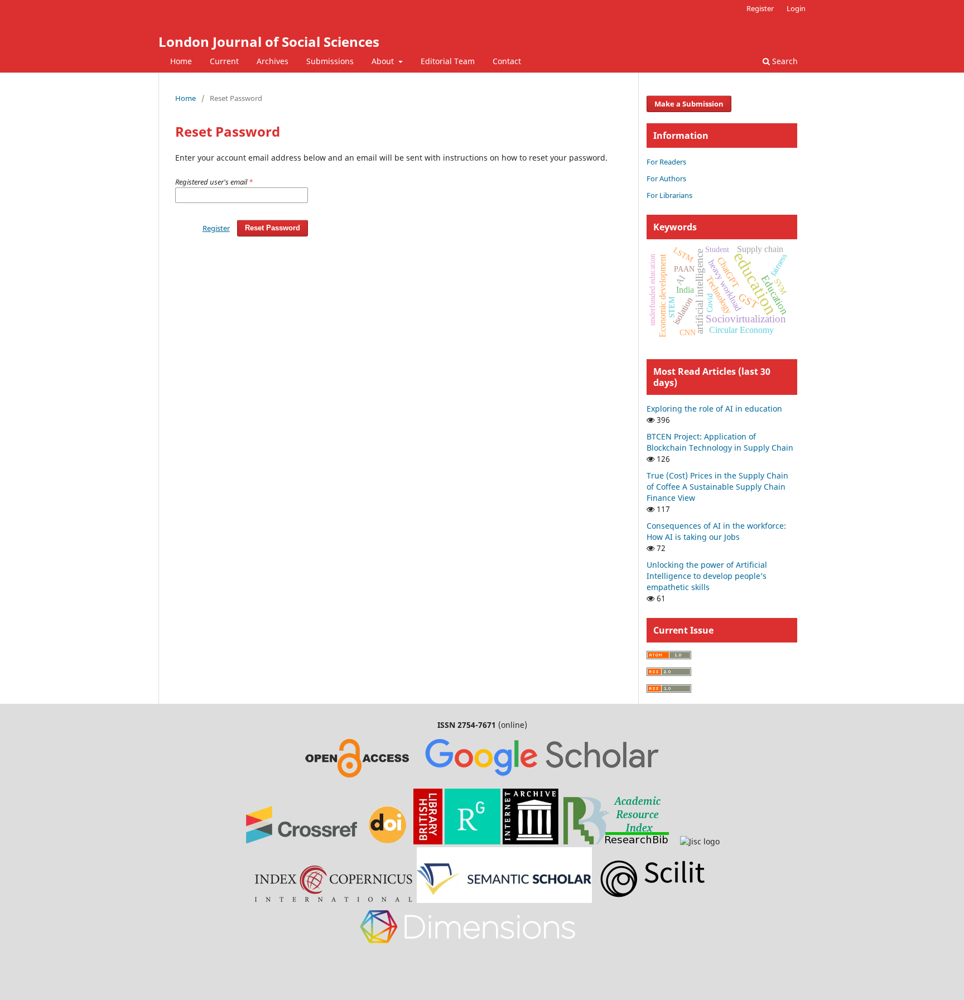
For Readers (666, 162)
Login (796, 8)
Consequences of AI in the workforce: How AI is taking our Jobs (716, 531)
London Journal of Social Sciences (268, 41)
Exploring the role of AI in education (714, 408)
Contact (507, 61)
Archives (272, 61)
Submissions (330, 61)
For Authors (666, 178)
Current (224, 61)
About (384, 61)
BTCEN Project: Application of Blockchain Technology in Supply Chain (720, 442)
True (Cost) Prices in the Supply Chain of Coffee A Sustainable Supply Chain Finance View (717, 486)
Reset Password (272, 228)
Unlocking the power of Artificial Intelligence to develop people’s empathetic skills (707, 575)
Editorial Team (448, 61)
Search (784, 61)
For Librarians (669, 195)
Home (181, 61)
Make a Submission (689, 104)
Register (760, 8)
